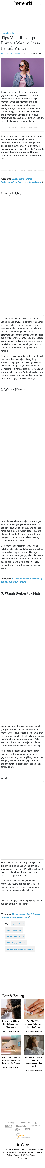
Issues (31, 1152)
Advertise (22, 1152)
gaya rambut (18, 923)
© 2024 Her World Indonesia (14, 1149)
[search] (41, 3)
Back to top (22, 1158)
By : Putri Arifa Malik (10, 53)
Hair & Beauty (7, 33)
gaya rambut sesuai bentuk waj (20, 949)
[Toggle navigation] (5, 4)
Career (16, 1155)
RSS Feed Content (29, 1155)
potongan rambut (14, 930)
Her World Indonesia (12, 1031)
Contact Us (12, 1152)
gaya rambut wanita (15, 936)
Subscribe (32, 1149)
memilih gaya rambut (16, 942)
